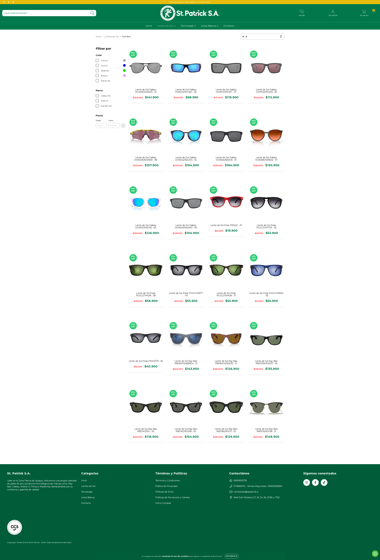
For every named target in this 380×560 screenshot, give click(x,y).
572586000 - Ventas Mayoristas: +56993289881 (258, 486)
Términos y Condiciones (167, 480)
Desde (98, 120)
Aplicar (123, 125)
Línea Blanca (209, 26)
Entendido (231, 556)
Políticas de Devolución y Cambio (172, 497)
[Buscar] (92, 13)
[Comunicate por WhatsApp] (375, 553)
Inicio (149, 26)
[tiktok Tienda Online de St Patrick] (13, 2)
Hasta (110, 120)
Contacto (229, 26)
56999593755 (240, 480)
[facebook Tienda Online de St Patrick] (9, 2)
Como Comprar (163, 503)
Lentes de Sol (165, 26)
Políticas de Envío (164, 491)
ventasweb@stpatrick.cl (246, 491)
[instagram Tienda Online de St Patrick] (4, 2)
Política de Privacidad (166, 486)
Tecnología (187, 26)
